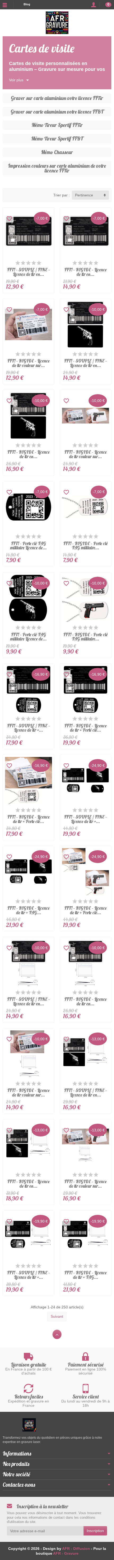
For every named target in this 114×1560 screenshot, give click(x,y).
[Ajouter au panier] (50, 289)
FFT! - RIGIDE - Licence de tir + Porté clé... (85, 728)
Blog (27, 4)
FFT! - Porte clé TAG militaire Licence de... (28, 546)
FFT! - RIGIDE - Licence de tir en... (85, 272)
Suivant (57, 1316)
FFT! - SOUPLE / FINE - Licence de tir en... (28, 272)
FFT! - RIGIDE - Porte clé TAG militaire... (85, 546)
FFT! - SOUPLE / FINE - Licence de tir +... (28, 728)
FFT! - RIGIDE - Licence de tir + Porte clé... (28, 819)
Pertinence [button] (84, 195)
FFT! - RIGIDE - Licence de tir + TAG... (28, 910)
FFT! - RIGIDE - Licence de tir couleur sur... (28, 363)
